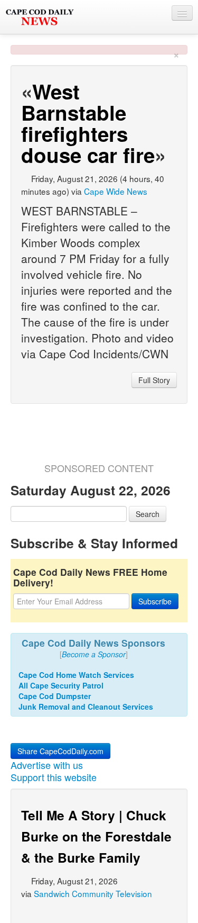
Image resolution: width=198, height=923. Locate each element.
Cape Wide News (115, 191)
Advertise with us (47, 765)
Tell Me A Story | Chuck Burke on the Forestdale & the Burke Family (96, 836)
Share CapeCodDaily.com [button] (60, 751)
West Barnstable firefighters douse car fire (88, 123)
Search (147, 514)
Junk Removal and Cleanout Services (85, 706)
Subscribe (155, 601)
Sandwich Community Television (93, 893)
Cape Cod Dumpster (54, 696)
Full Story (154, 380)
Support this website (54, 777)
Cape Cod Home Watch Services (76, 674)
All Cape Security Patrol (60, 685)
